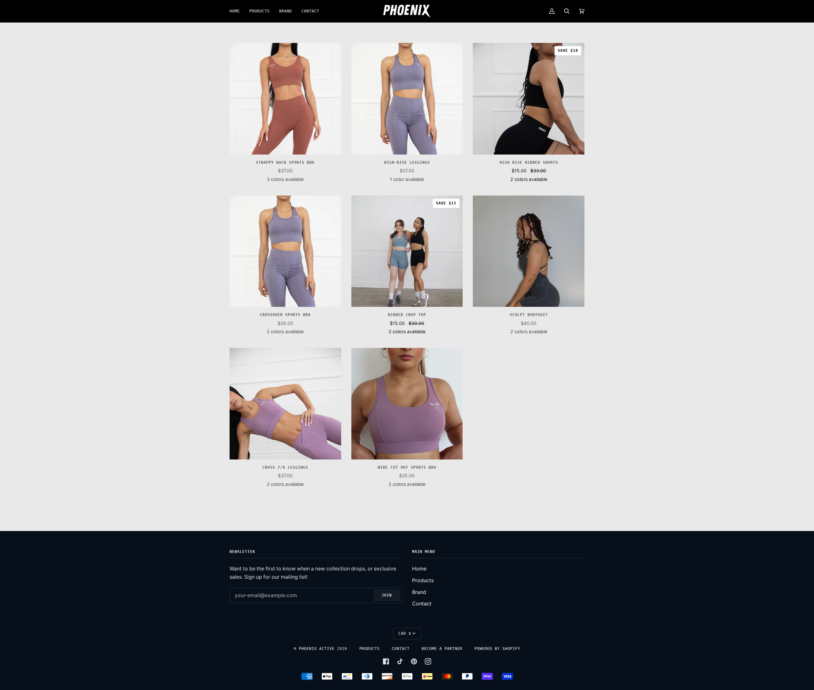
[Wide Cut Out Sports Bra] (407, 403)
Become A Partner (442, 648)
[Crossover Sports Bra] (285, 251)
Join (387, 595)
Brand (419, 592)
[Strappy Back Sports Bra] (285, 99)
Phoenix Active (317, 648)
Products (423, 580)
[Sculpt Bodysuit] (528, 251)
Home (419, 569)
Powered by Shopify (497, 648)
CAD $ (404, 633)
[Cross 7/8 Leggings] (285, 403)
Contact (421, 604)
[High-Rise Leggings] (407, 99)
